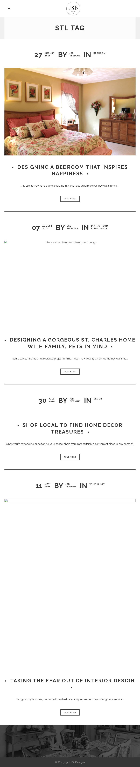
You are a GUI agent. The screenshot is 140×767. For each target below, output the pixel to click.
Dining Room (99, 226)
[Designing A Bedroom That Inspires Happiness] (70, 111)
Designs (74, 56)
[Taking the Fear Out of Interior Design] (70, 584)
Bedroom (99, 53)
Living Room (99, 228)
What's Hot (97, 484)
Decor (98, 399)
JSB (71, 53)
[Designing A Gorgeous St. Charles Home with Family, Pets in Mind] (70, 284)
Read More (70, 199)
